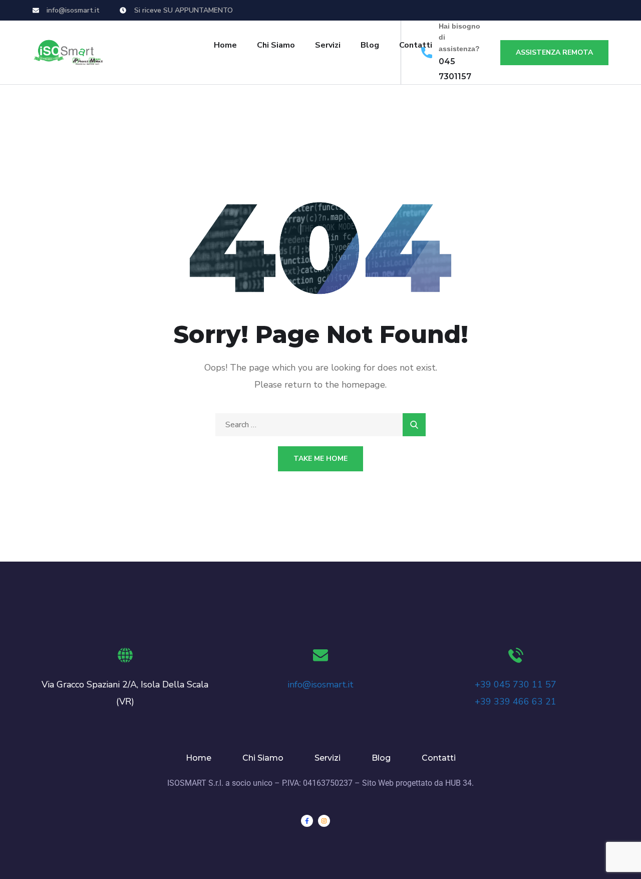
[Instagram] (324, 821)
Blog (370, 45)
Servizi (328, 45)
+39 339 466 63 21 (515, 701)
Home (225, 45)
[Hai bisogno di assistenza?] (426, 52)
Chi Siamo (276, 45)
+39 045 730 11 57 (515, 684)
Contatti (439, 758)
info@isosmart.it (320, 684)
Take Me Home (320, 458)
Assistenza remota (554, 52)
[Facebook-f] (307, 821)
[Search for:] (320, 424)
